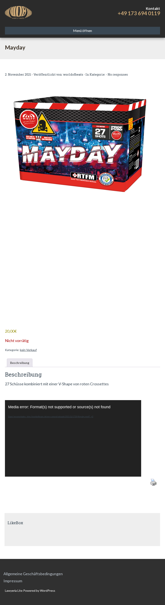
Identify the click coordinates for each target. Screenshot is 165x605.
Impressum (12, 580)
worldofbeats (73, 74)
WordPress (47, 590)
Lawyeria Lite (14, 590)
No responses (118, 74)
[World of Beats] (18, 11)
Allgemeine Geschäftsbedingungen (33, 573)
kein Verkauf (28, 350)
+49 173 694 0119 (139, 13)
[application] (73, 438)
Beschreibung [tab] (19, 363)
